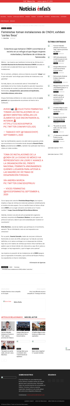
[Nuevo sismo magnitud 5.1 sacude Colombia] (38, 345)
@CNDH (7, 115)
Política (18, 348)
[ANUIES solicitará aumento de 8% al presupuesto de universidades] (50, 96)
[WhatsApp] (16, 280)
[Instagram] (62, 1)
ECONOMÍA (40, 16)
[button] (57, 1)
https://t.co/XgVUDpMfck (17, 123)
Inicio (2, 25)
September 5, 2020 (13, 135)
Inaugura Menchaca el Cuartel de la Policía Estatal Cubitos (22, 334)
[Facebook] (59, 1)
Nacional (8, 25)
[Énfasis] (35, 8)
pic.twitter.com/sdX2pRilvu (19, 183)
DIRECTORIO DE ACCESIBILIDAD (56, 401)
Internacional (35, 348)
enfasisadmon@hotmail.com (35, 395)
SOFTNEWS (63, 16)
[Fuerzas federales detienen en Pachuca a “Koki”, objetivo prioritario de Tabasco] (8, 326)
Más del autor (31, 317)
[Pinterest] (11, 280)
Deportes (56, 91)
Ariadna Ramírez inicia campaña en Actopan (10, 292)
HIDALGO (12, 21)
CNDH (10, 267)
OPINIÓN (27, 16)
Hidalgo (3, 330)
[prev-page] (2, 360)
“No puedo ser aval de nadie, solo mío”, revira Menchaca (7, 352)
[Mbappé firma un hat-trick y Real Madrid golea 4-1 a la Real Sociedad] (50, 87)
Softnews (56, 141)
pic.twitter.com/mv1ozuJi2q (19, 126)
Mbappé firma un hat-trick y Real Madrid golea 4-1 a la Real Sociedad (61, 87)
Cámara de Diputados (59, 103)
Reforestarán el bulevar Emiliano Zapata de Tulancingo (60, 78)
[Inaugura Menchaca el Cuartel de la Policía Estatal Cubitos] (23, 326)
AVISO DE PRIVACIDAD (41, 401)
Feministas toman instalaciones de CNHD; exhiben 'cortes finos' (17, 269)
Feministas (16, 267)
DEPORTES (47, 16)
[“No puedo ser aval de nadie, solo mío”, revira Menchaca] (8, 345)
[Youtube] (68, 1)
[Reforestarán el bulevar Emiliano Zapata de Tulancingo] (50, 77)
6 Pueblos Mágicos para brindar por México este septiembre (38, 334)
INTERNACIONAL (55, 16)
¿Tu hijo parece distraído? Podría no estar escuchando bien (60, 137)
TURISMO (33, 16)
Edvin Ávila (6, 38)
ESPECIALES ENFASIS (18, 16)
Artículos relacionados (12, 317)
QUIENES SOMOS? (29, 401)
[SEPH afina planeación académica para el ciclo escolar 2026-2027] (50, 58)
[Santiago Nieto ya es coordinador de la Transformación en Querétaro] (23, 345)
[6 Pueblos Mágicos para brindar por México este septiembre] (38, 326)
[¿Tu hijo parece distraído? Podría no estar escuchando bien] (50, 136)
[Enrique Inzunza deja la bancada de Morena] (50, 118)
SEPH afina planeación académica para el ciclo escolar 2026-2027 (60, 59)
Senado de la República (59, 121)
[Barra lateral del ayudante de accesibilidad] (68, 349)
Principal (9, 28)
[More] (44, 42)
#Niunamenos (33, 166)
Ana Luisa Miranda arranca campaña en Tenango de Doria (36, 292)
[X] (65, 1)
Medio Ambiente (57, 82)
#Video (7, 109)
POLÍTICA (9, 16)
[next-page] (5, 360)
